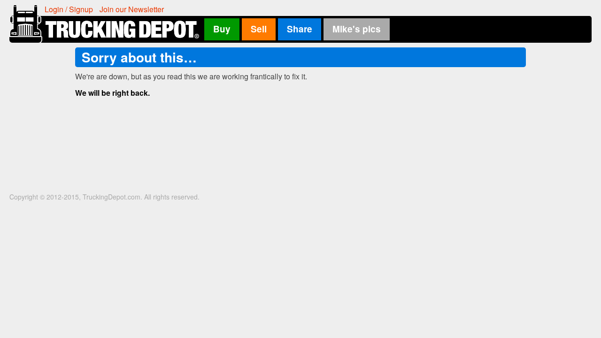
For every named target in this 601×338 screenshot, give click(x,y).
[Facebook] (509, 8)
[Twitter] (523, 8)
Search (570, 8)
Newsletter (132, 9)
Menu (585, 8)
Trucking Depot (106, 24)
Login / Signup (69, 9)
